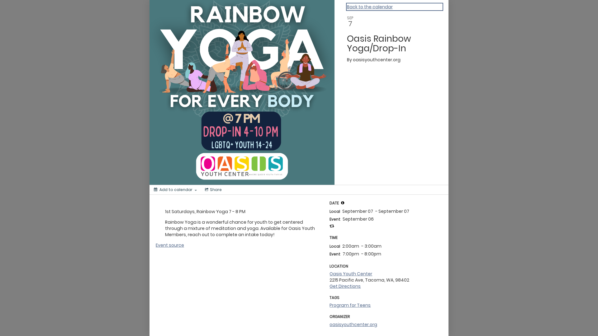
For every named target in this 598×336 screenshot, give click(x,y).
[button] (342, 203)
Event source (170, 245)
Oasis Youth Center (351, 274)
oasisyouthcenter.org (353, 324)
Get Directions (345, 286)
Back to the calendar (370, 7)
